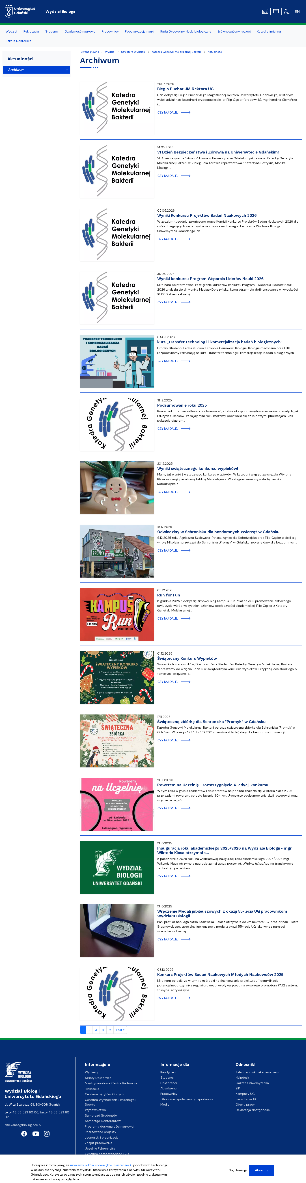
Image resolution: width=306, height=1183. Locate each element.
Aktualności (215, 52)
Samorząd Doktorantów (103, 1121)
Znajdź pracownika (98, 1143)
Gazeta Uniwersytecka (252, 1083)
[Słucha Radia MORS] (265, 11)
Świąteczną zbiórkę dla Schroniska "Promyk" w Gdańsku (211, 721)
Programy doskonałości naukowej (109, 1126)
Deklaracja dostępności (253, 1110)
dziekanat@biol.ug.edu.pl (23, 1125)
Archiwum (16, 70)
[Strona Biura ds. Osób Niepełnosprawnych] (286, 11)
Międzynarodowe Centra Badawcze (111, 1083)
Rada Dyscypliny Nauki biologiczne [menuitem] (185, 31)
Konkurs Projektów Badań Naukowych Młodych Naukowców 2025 (220, 974)
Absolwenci (168, 1088)
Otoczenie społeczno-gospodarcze (186, 1099)
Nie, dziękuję (238, 1170)
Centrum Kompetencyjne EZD (107, 1154)
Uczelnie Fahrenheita (100, 1148)
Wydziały (91, 1072)
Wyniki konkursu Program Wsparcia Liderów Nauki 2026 (210, 278)
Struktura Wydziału (133, 52)
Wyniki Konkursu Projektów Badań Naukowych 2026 (207, 215)
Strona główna (90, 52)
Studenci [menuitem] (51, 31)
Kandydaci (168, 1072)
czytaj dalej (168, 112)
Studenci (167, 1078)
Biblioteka (92, 1089)
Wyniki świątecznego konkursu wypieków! (197, 468)
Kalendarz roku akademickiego (258, 1072)
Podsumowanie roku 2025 (182, 405)
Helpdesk (242, 1078)
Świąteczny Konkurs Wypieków (187, 658)
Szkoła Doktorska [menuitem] (18, 41)
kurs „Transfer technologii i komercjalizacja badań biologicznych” (219, 342)
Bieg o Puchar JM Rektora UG (185, 89)
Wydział (110, 52)
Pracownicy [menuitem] (110, 31)
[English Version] (297, 11)
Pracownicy (168, 1094)
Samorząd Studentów (101, 1115)
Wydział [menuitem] (11, 31)
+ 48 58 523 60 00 (24, 1112)
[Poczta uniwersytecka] (276, 11)
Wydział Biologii (60, 11)
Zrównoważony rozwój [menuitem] (234, 31)
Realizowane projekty (100, 1132)
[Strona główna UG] (20, 7)
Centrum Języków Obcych (104, 1094)
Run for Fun (168, 595)
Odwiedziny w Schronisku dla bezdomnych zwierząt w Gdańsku (218, 532)
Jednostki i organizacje (102, 1137)
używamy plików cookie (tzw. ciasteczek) (100, 1165)
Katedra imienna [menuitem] (269, 31)
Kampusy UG (245, 1094)
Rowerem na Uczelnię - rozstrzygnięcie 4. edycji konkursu (212, 785)
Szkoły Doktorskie (98, 1078)
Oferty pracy (245, 1104)
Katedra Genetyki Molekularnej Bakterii (177, 52)
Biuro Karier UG (247, 1099)
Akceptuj (262, 1170)
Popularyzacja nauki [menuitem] (139, 31)
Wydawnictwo (95, 1110)
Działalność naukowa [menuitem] (80, 31)
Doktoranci (168, 1083)
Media (164, 1104)
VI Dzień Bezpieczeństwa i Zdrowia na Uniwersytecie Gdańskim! (218, 152)
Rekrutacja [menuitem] (31, 31)
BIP (238, 1088)
